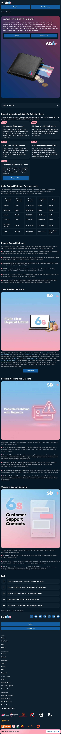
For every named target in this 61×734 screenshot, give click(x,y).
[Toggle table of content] (57, 105)
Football (3, 657)
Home (2, 11)
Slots (2, 644)
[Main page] (8, 2)
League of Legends (7, 685)
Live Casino (4, 641)
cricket (3, 360)
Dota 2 (3, 679)
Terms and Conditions (7, 708)
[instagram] (49, 616)
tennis (13, 360)
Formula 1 (4, 673)
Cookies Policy (5, 698)
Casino (3, 638)
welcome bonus (29, 354)
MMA (2, 669)
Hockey (3, 666)
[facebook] (53, 616)
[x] (31, 616)
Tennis (3, 663)
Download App (51, 731)
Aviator (3, 647)
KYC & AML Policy (6, 701)
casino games (45, 353)
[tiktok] (58, 616)
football (8, 360)
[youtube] (35, 616)
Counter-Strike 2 (6, 682)
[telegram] (44, 616)
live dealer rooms (33, 358)
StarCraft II (4, 689)
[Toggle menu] (2, 2)
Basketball (4, 660)
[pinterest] (40, 616)
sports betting (5, 354)
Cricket (3, 654)
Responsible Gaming (7, 695)
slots (15, 358)
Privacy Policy (5, 705)
